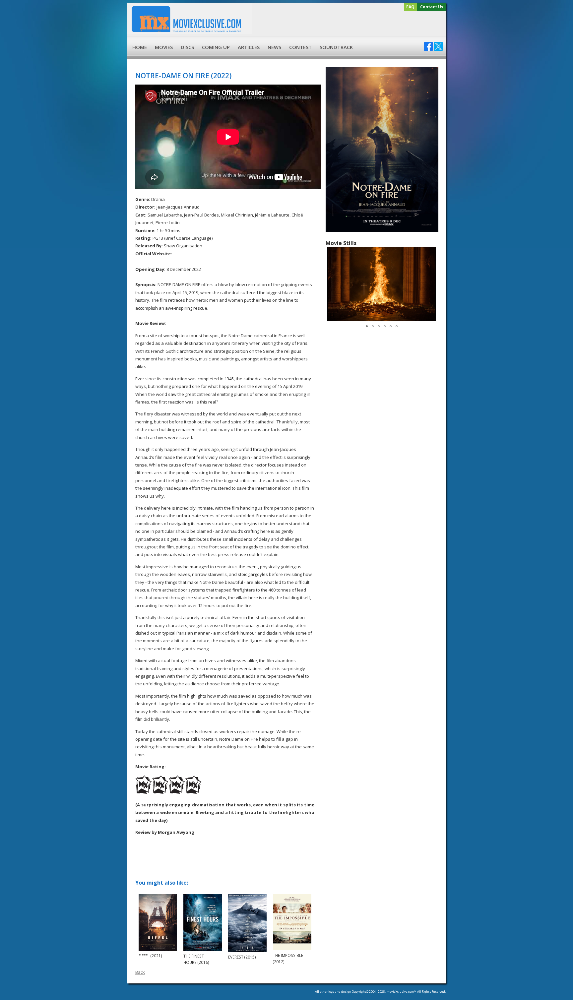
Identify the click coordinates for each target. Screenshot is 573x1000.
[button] (431, 284)
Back (140, 972)
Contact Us (431, 7)
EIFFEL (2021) (150, 955)
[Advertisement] (347, 24)
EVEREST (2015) (242, 957)
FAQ (410, 7)
